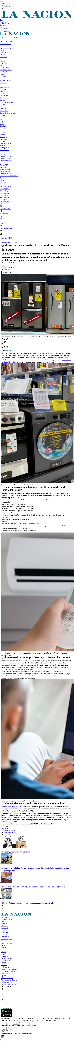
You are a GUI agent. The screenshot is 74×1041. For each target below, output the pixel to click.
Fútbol (2, 120)
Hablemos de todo (6, 102)
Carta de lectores (6, 174)
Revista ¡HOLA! (5, 189)
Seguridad (3, 89)
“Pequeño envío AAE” (38, 672)
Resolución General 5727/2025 (13, 807)
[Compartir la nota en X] (5, 347)
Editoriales (3, 109)
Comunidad (4, 96)
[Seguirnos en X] (2, 995)
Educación (3, 91)
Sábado (2, 178)
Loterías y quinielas (6, 143)
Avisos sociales (5, 171)
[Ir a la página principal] (37, 18)
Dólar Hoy (3, 63)
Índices (2, 74)
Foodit (4, 26)
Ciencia (2, 100)
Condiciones (24, 1025)
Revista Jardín (4, 197)
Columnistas (4, 111)
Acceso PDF (4, 165)
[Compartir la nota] (2, 342)
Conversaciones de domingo (9, 176)
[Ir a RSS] (2, 1006)
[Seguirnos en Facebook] (2, 989)
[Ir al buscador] (3, 9)
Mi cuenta (5, 31)
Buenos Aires (4, 87)
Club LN (4, 28)
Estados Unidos (5, 81)
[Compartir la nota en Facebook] (2, 347)
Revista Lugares (5, 191)
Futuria (2, 61)
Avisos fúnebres (5, 169)
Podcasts (3, 145)
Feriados (3, 141)
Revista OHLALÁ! (5, 187)
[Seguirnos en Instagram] (2, 1000)
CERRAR (2, 1)
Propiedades (4, 68)
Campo (2, 65)
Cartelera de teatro (6, 158)
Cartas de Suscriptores (8, 113)
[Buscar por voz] (71, 38)
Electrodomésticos (10, 833)
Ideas (2, 180)
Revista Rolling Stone (7, 195)
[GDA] (6, 1032)
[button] (37, 135)
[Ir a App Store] (6, 1016)
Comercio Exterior (6, 70)
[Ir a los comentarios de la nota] (7, 339)
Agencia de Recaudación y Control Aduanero (35, 353)
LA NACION (5, 242)
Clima (2, 50)
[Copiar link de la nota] (2, 344)
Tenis (2, 124)
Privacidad (32, 1025)
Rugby (2, 122)
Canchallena (4, 126)
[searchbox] (36, 38)
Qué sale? (3, 154)
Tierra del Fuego (9, 830)
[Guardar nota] (5, 339)
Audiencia (4, 828)
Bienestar (3, 98)
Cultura (2, 94)
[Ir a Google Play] (6, 1012)
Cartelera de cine (6, 156)
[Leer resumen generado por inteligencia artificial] (2, 339)
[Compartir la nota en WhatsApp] (5, 342)
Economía (13, 242)
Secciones (5, 23)
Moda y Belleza (5, 148)
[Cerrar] (31, 34)
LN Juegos (3, 133)
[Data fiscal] (2, 1038)
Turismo (3, 135)
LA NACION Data (5, 52)
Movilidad (3, 72)
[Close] (2, 906)
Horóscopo (4, 139)
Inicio (4, 20)
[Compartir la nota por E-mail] (7, 347)
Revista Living (4, 193)
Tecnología (3, 137)
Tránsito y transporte (7, 48)
